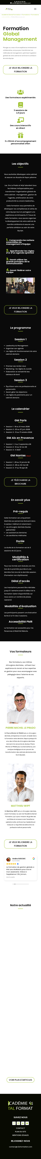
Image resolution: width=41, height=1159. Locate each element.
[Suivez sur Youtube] (27, 1123)
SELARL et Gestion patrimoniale (19, 1048)
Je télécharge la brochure (20, 482)
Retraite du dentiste (14, 995)
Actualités (19, 944)
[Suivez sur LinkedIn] (22, 1123)
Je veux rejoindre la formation (20, 69)
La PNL (8, 942)
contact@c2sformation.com (20, 1147)
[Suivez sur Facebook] (14, 1123)
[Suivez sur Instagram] (18, 1123)
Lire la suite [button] (10, 877)
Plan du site (20, 1131)
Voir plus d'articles (20, 1079)
